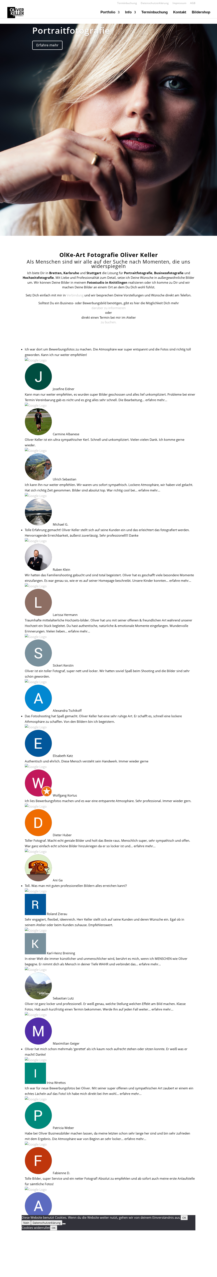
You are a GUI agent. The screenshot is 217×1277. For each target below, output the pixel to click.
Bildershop (201, 12)
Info (128, 12)
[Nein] (64, 1223)
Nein (26, 1223)
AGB (192, 3)
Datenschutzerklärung (155, 3)
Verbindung (74, 295)
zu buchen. (109, 322)
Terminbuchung (127, 3)
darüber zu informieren (109, 308)
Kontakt (179, 12)
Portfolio (107, 12)
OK (184, 1218)
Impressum (179, 3)
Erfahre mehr (47, 45)
